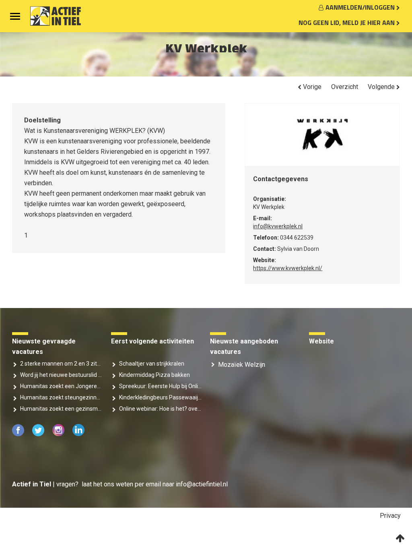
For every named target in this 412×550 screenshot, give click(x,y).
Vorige (311, 87)
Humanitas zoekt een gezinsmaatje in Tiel (61, 408)
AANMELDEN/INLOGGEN (360, 7)
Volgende (382, 87)
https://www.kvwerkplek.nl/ (287, 268)
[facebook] (19, 434)
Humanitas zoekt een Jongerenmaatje (61, 386)
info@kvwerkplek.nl (278, 226)
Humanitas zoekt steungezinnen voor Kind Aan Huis (61, 397)
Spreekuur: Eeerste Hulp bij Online (160, 386)
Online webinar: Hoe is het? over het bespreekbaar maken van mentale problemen (160, 408)
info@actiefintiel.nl (202, 484)
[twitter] (39, 434)
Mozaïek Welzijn (241, 364)
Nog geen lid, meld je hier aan (347, 22)
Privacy (390, 515)
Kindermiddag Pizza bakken (154, 375)
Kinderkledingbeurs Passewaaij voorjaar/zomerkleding (160, 397)
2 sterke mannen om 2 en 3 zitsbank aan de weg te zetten (61, 363)
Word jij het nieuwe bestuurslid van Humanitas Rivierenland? (61, 375)
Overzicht (344, 87)
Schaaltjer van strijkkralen (151, 363)
